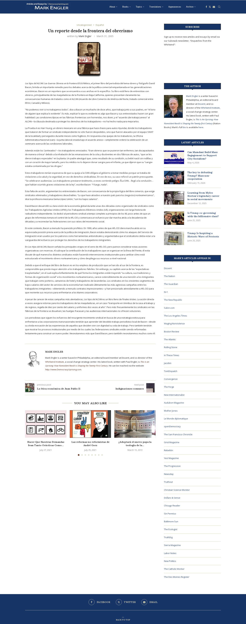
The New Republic (173, 299)
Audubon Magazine (174, 402)
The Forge (169, 386)
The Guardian (171, 283)
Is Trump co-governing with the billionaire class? (203, 214)
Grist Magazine (171, 442)
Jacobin (167, 363)
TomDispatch (170, 371)
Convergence (171, 378)
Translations (155, 7)
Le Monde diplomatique (176, 418)
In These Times (171, 355)
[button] (29, 433)
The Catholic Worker (174, 568)
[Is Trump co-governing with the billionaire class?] (174, 218)
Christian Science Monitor (177, 489)
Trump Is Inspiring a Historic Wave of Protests (203, 235)
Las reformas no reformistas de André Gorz (90, 443)
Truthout (168, 481)
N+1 (166, 291)
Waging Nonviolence (174, 323)
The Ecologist (170, 529)
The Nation (169, 276)
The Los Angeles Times (175, 315)
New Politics (170, 561)
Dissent (201, 103)
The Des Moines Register (176, 576)
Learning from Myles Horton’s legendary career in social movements (203, 196)
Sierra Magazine (172, 545)
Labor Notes (170, 553)
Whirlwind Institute (54, 361)
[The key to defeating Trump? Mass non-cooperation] (174, 177)
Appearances (174, 7)
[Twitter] (210, 7)
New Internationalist (174, 394)
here (200, 127)
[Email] (214, 7)
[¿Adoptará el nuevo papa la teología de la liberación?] (135, 424)
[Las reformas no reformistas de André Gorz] (90, 424)
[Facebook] (206, 7)
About (112, 7)
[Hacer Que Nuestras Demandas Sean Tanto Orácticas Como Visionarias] (45, 424)
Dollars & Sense (172, 497)
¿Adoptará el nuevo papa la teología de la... (135, 443)
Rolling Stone (170, 347)
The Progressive (172, 465)
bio (184, 127)
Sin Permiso (170, 513)
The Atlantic (170, 339)
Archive (189, 7)
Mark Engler (84, 36)
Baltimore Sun (171, 521)
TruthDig (168, 537)
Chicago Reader (172, 505)
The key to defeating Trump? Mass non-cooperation (199, 175)
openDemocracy (172, 426)
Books (125, 7)
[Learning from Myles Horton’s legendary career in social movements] (174, 198)
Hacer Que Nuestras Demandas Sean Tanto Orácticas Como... (45, 443)
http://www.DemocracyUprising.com (63, 369)
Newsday (169, 474)
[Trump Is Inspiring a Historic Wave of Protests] (174, 238)
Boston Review (171, 331)
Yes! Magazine (171, 458)
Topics (139, 7)
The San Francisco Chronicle (178, 434)
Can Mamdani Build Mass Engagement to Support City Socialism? (202, 155)
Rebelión (168, 450)
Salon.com (169, 307)
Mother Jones (171, 410)
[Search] (219, 7)
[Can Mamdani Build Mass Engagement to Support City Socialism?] (174, 157)
